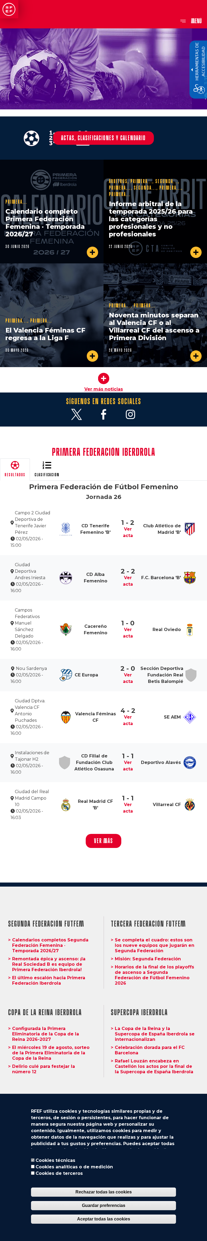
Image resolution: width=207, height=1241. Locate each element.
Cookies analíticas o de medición (74, 1166)
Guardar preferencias (103, 1205)
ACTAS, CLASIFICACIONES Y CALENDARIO (103, 138)
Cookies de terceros (59, 1173)
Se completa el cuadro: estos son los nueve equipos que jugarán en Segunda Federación (154, 945)
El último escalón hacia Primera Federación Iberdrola (48, 980)
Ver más (103, 841)
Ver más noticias (103, 389)
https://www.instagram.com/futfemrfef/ (130, 414)
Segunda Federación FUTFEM (46, 924)
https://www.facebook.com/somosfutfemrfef (103, 414)
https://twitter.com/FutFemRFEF (76, 414)
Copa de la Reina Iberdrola (45, 1012)
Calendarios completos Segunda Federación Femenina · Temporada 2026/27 (50, 945)
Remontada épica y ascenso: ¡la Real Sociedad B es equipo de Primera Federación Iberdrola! (48, 964)
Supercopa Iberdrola (139, 1012)
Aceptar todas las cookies (103, 1219)
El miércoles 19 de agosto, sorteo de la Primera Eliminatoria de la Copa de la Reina (50, 1053)
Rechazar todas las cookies (103, 1192)
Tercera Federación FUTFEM (148, 924)
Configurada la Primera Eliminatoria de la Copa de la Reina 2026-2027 (45, 1034)
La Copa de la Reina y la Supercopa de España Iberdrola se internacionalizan (155, 1034)
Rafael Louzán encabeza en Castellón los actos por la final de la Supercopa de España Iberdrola (154, 1066)
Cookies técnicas (55, 1160)
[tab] (15, 469)
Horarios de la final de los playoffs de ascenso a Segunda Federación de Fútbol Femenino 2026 (154, 975)
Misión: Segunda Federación (148, 958)
